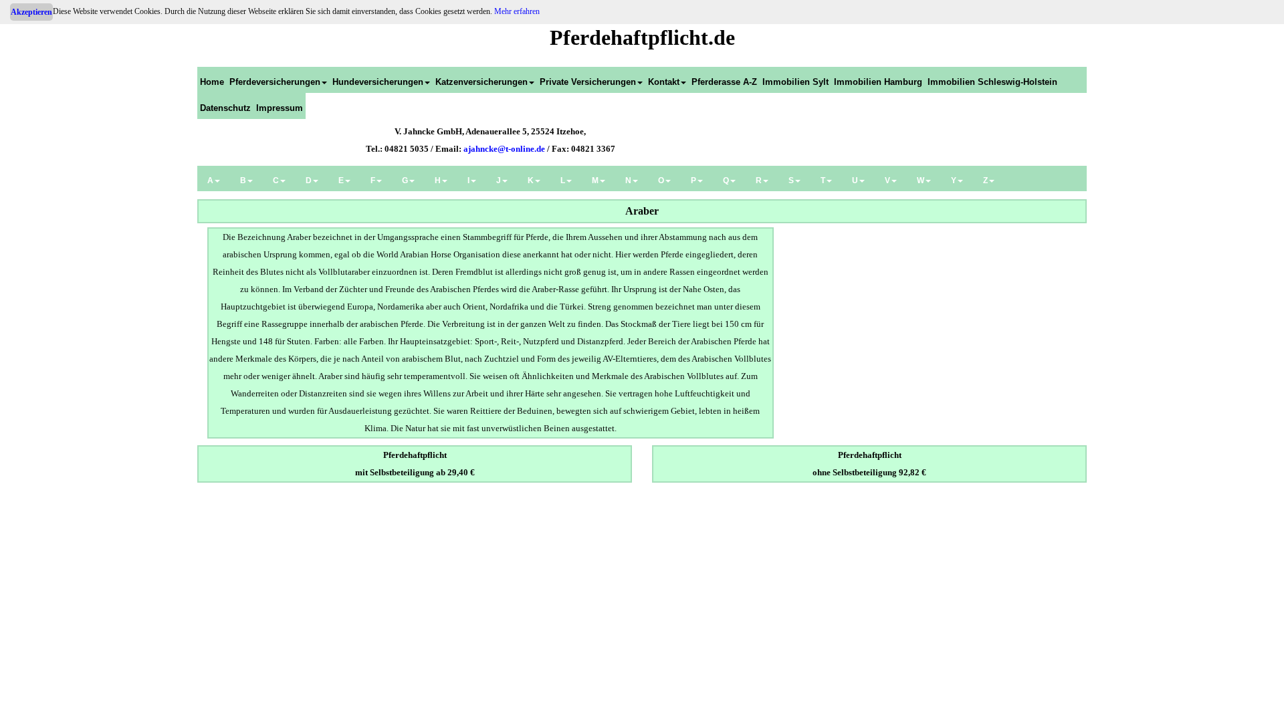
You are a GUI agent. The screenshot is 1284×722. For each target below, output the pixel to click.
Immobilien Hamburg (878, 82)
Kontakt (663, 82)
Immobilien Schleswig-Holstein (992, 82)
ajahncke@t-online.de (504, 149)
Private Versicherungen (588, 82)
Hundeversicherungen (377, 82)
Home (212, 82)
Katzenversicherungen (481, 82)
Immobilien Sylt (795, 82)
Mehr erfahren (517, 11)
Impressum (279, 108)
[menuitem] (212, 80)
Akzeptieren (31, 12)
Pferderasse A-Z (724, 82)
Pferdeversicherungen (274, 82)
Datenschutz (225, 108)
